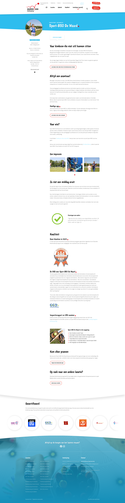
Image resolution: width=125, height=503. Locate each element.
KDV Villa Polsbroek (44, 469)
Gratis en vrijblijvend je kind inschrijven (70, 461)
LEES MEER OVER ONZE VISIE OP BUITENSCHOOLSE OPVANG (63, 67)
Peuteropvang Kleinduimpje (31, 486)
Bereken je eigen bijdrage (96, 3)
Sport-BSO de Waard (57, 37)
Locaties (52, 7)
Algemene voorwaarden (38, 499)
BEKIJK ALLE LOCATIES (56, 383)
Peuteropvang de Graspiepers (46, 479)
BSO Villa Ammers (44, 489)
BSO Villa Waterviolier (30, 469)
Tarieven (59, 3)
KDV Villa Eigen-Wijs (29, 466)
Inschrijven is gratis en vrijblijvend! (96, 8)
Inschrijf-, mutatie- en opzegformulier (70, 466)
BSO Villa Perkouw (44, 474)
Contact (42, 4)
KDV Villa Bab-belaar (29, 471)
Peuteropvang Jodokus (30, 479)
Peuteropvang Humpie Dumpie (32, 484)
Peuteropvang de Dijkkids (31, 491)
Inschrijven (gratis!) (78, 7)
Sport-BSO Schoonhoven (30, 464)
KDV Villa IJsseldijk (29, 476)
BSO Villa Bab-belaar (44, 471)
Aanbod (60, 7)
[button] (74, 174)
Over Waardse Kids (44, 3)
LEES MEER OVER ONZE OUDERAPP (58, 115)
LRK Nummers (65, 471)
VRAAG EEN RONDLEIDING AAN (57, 362)
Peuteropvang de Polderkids (31, 489)
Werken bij (53, 3)
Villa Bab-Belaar (87, 144)
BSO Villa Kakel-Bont (44, 461)
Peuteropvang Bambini (45, 481)
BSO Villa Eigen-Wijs (44, 466)
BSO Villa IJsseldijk (44, 476)
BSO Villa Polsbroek (29, 474)
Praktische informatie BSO (62, 138)
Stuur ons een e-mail (35, 69)
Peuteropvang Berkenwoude (46, 486)
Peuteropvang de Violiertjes (31, 481)
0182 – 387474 (82, 3)
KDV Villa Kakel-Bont (29, 461)
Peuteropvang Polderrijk (45, 484)
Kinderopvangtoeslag (67, 474)
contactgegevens (88, 471)
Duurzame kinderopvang (68, 3)
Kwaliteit (67, 7)
